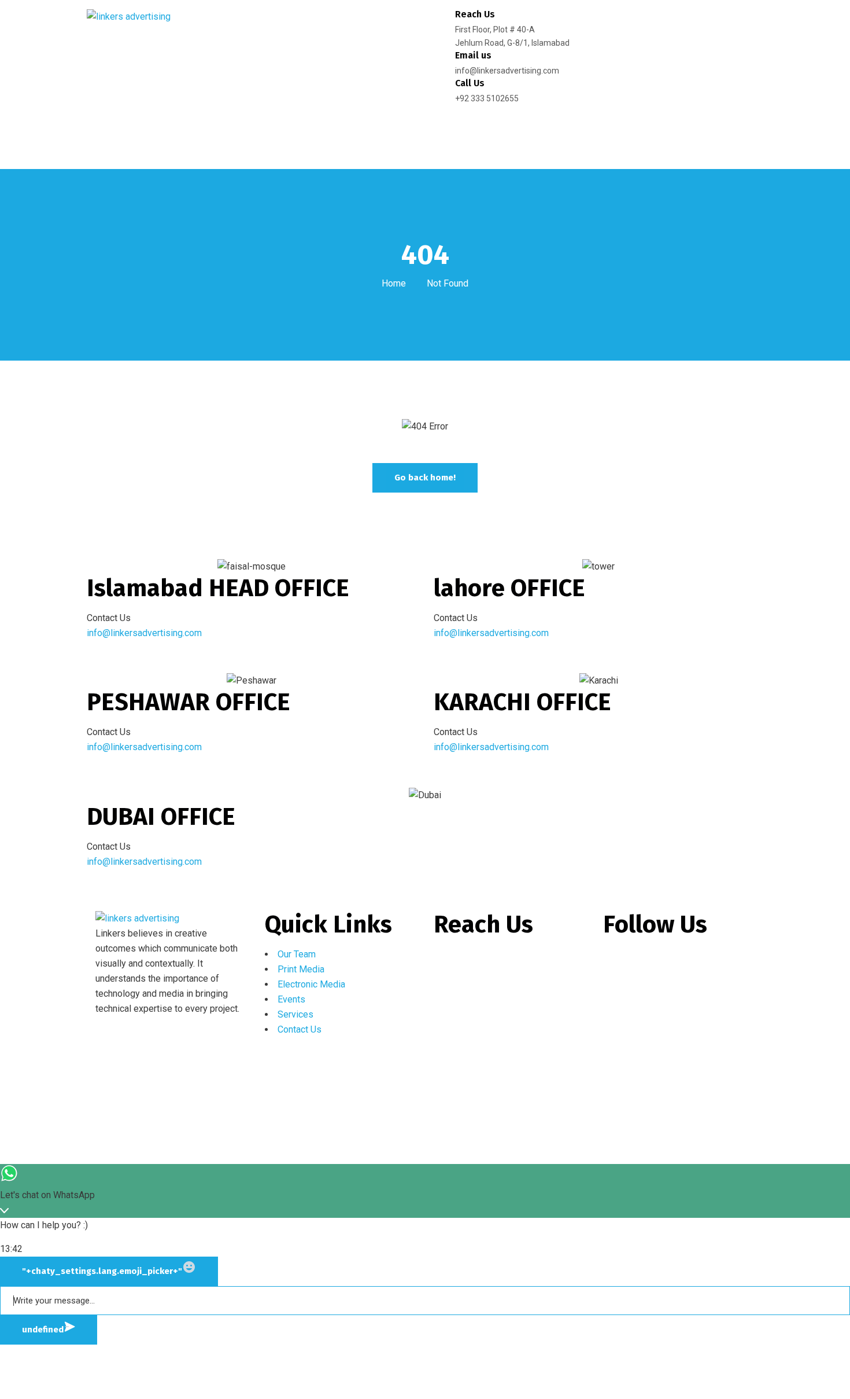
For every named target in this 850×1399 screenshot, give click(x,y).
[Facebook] (617, 961)
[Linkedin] (680, 961)
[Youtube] (711, 961)
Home (394, 283)
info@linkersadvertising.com (145, 632)
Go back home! (425, 477)
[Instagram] (648, 961)
